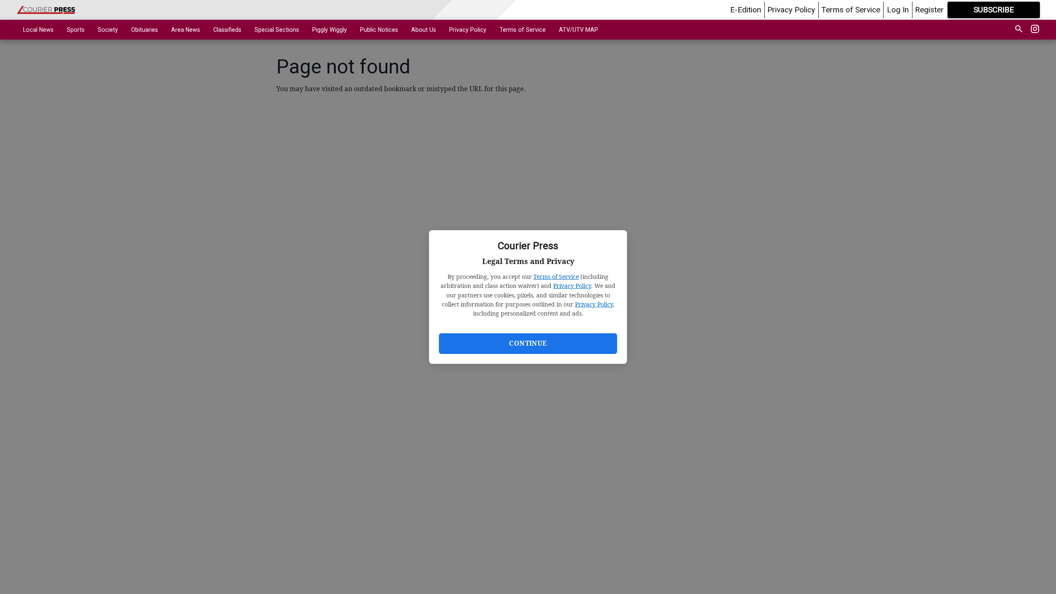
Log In (898, 9)
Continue (528, 343)
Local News (38, 29)
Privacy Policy (572, 286)
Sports (76, 29)
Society (108, 29)
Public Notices (379, 29)
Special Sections (277, 29)
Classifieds (227, 29)
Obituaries (144, 29)
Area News (185, 29)
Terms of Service (556, 276)
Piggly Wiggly (329, 29)
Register (929, 9)
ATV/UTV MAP (578, 29)
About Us (423, 29)
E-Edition (745, 9)
